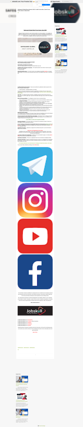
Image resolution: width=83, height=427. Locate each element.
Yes (46, 4)
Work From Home (32, 347)
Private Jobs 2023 (26, 347)
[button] (18, 12)
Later (37, 4)
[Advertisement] (35, 23)
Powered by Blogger (42, 425)
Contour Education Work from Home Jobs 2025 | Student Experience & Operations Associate (22, 384)
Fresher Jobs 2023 (20, 347)
